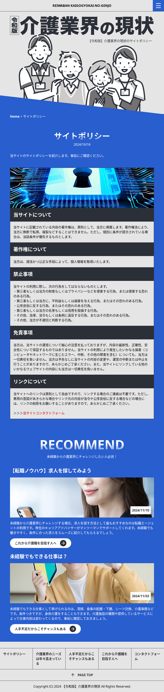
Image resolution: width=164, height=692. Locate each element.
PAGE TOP (85, 675)
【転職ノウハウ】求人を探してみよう (50, 470)
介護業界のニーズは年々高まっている (48, 659)
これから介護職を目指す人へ (114, 656)
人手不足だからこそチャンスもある (81, 656)
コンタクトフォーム (147, 656)
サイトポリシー (14, 654)
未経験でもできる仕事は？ (38, 556)
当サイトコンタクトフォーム (44, 413)
